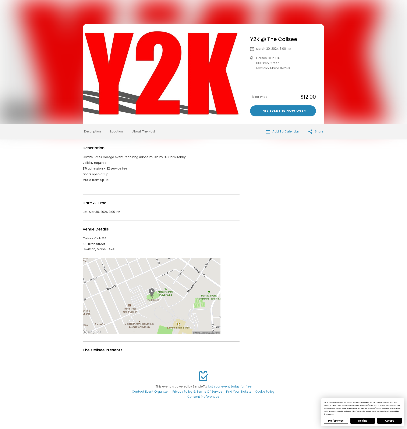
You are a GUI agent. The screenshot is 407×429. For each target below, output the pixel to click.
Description (92, 131)
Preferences (336, 420)
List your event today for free (230, 386)
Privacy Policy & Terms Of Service (197, 391)
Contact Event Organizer (150, 391)
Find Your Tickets (238, 391)
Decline (362, 420)
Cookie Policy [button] (350, 411)
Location (116, 131)
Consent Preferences (203, 397)
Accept (389, 420)
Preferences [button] (329, 414)
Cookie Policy (265, 391)
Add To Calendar (285, 131)
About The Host (143, 131)
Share (318, 131)
